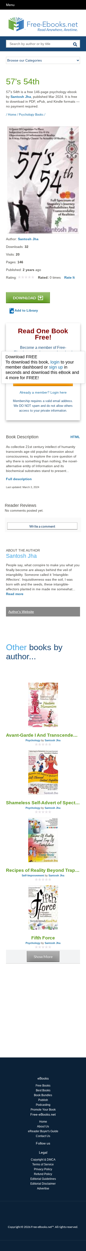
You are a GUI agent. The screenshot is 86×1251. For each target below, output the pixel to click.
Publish (43, 1100)
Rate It (69, 277)
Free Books (43, 1085)
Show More (43, 956)
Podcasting (43, 1104)
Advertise (43, 1188)
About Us (43, 1126)
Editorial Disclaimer (43, 1183)
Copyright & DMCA (43, 1159)
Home (43, 1121)
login (54, 362)
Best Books (43, 1090)
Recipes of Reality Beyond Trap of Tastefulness (43, 870)
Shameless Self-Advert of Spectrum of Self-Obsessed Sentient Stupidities (43, 802)
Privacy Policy (43, 1169)
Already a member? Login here (43, 392)
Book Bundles (43, 1095)
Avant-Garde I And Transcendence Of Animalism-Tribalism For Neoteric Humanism (43, 735)
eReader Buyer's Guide (43, 1131)
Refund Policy (43, 1174)
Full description (19, 479)
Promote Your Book (43, 1109)
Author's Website (21, 612)
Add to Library (26, 310)
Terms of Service (43, 1164)
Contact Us (43, 1136)
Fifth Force (43, 937)
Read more (14, 594)
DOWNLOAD (25, 297)
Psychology (33, 740)
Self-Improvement (33, 875)
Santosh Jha (21, 97)
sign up (56, 367)
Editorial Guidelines (43, 1179)
